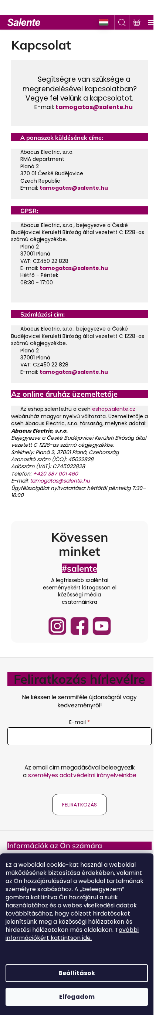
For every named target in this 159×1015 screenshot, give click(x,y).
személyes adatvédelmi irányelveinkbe (82, 775)
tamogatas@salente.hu (94, 107)
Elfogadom (77, 996)
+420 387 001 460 (55, 473)
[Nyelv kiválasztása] (104, 22)
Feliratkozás (79, 804)
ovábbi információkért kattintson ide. (72, 934)
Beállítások (76, 973)
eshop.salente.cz (113, 409)
